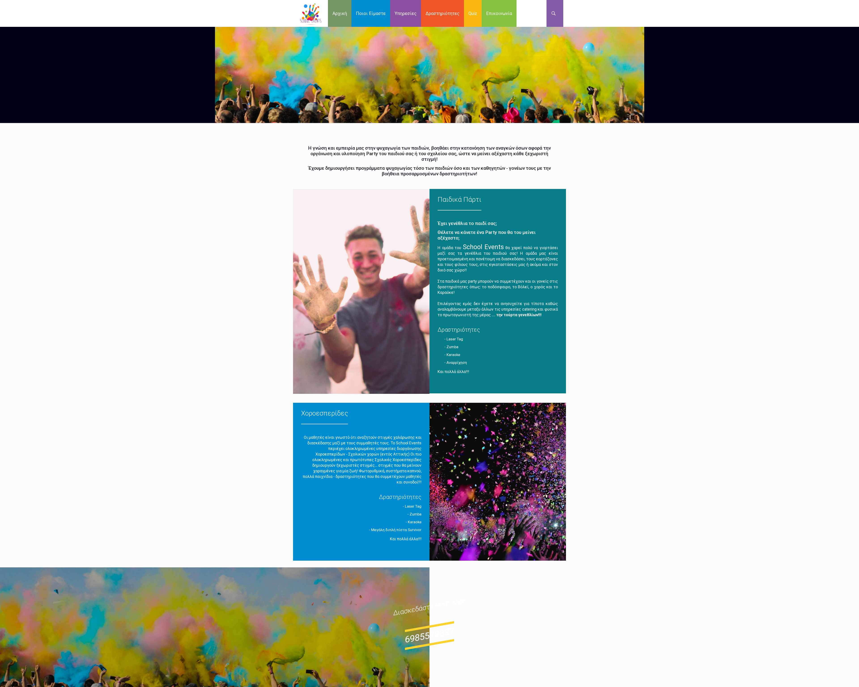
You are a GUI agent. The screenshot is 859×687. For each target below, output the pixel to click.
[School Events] (310, 13)
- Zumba (451, 347)
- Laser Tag (453, 339)
